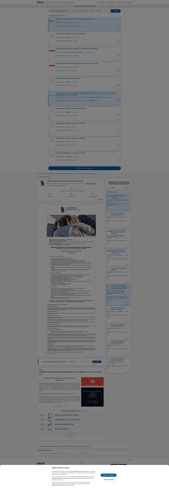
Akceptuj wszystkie (108, 475)
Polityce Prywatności (59, 479)
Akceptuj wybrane (108, 479)
